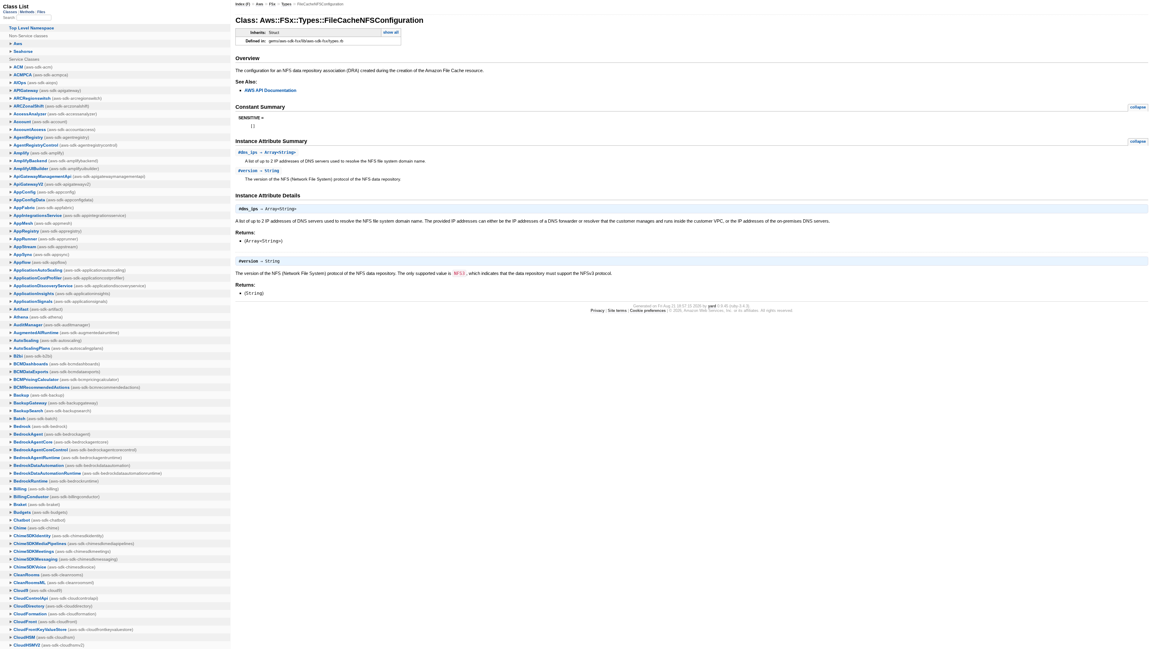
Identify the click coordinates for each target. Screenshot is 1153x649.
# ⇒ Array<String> (267, 152)
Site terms (617, 310)
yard (712, 306)
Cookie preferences (648, 310)
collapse (1138, 107)
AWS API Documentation (270, 90)
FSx (272, 4)
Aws (259, 4)
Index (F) (242, 4)
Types (286, 4)
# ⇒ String (258, 170)
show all (391, 32)
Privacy (597, 310)
